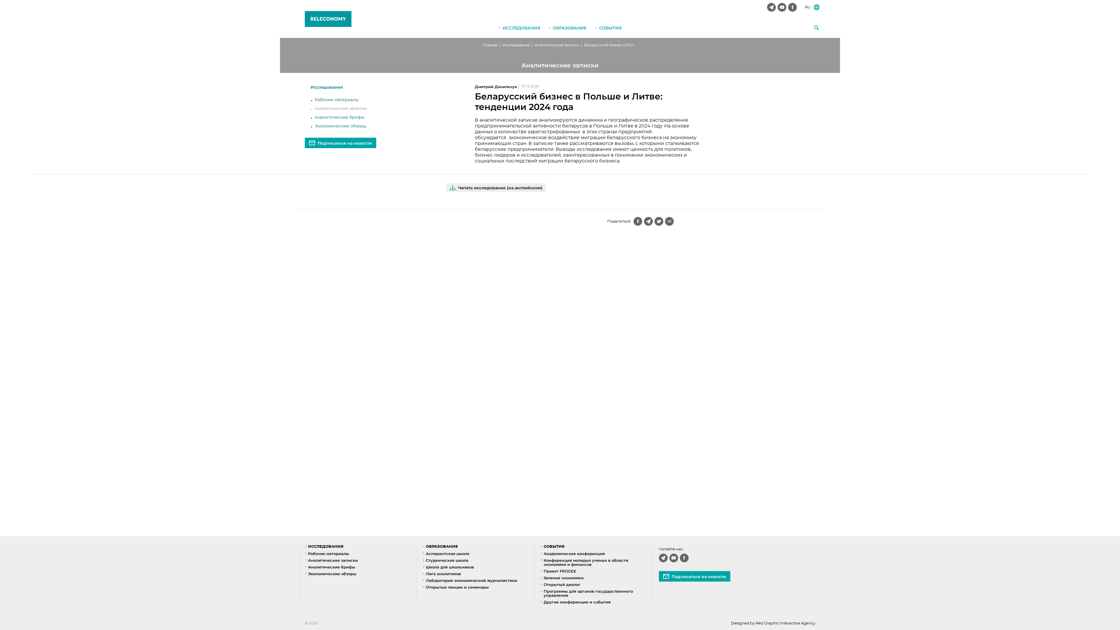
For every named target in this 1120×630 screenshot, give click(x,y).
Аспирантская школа (447, 553)
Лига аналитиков (443, 573)
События (610, 28)
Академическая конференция (574, 553)
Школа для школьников (450, 567)
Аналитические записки (557, 45)
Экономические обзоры (340, 126)
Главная (490, 45)
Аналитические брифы (339, 118)
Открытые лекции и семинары (457, 587)
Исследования (521, 28)
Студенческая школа (447, 560)
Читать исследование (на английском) (500, 187)
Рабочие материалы (336, 100)
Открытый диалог (562, 584)
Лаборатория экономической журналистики (471, 580)
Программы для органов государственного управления (588, 593)
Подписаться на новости (345, 143)
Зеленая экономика (564, 577)
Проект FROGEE (560, 571)
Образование (570, 28)
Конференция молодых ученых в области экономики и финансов (586, 562)
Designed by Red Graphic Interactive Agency (773, 623)
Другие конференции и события (577, 602)
